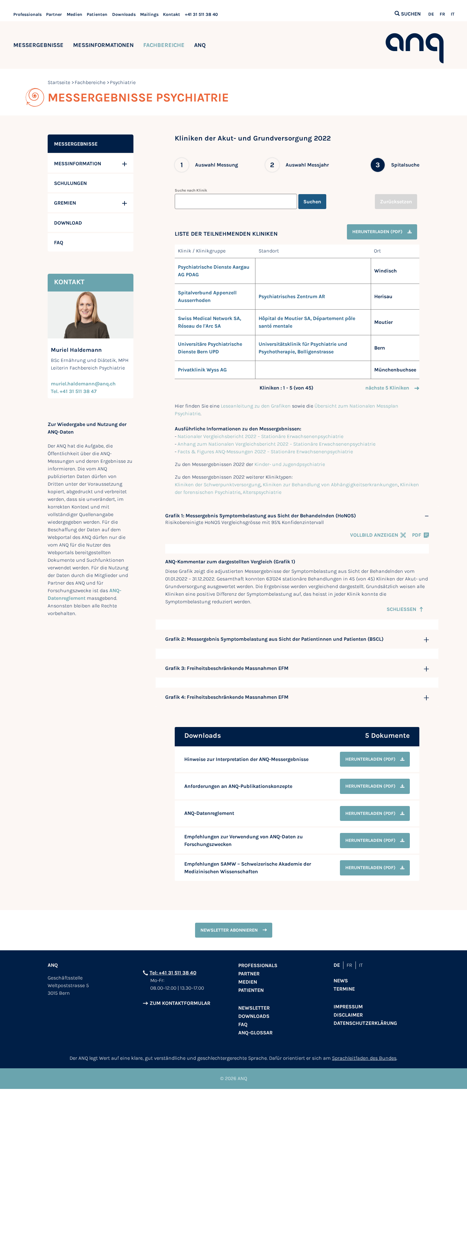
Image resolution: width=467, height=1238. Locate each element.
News (341, 981)
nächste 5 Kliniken (387, 388)
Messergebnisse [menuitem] (76, 144)
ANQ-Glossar (255, 1033)
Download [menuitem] (68, 223)
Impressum (348, 1007)
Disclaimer (348, 1015)
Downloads (124, 14)
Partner (54, 14)
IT (452, 14)
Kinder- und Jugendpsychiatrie (289, 464)
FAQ (242, 1024)
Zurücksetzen (396, 202)
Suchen (312, 202)
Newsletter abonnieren (229, 930)
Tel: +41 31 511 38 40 (173, 973)
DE (431, 14)
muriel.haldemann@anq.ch (83, 384)
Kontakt (171, 14)
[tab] (297, 516)
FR (442, 14)
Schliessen (401, 609)
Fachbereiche (164, 45)
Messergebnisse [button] (38, 45)
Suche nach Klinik (191, 190)
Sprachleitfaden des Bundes (364, 1058)
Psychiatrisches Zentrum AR (292, 296)
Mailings (149, 14)
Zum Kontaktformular (180, 1003)
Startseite (59, 82)
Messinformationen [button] (103, 45)
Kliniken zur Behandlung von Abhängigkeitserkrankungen (330, 484)
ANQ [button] (200, 45)
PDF (416, 535)
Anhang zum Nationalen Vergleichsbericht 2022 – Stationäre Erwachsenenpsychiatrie (277, 444)
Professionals (27, 14)
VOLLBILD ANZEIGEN (374, 535)
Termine (344, 989)
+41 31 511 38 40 (201, 14)
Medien (74, 14)
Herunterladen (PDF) (377, 231)
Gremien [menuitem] (65, 203)
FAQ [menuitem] (58, 242)
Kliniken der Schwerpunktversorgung (218, 484)
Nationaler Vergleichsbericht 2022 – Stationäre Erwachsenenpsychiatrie (260, 436)
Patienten (97, 14)
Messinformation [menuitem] (77, 163)
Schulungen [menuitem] (70, 183)
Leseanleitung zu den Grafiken (256, 406)
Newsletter (254, 1008)
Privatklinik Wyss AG (202, 370)
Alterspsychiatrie (262, 492)
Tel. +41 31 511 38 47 (74, 391)
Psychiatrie (123, 82)
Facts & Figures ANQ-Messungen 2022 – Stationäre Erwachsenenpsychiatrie (265, 452)
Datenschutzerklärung (365, 1023)
